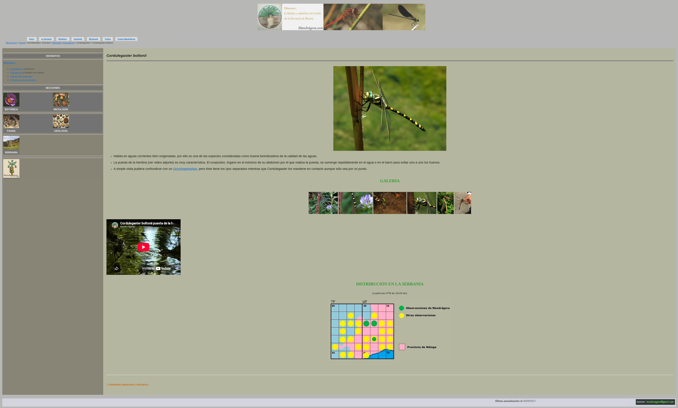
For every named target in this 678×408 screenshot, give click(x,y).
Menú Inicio (11, 43)
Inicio (31, 39)
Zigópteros (16, 72)
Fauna (108, 39)
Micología (93, 39)
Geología (78, 39)
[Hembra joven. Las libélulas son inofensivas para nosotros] (462, 213)
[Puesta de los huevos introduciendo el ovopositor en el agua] (389, 213)
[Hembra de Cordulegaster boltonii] (323, 213)
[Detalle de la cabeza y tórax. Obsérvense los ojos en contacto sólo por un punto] (422, 213)
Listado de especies (21, 76)
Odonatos (56, 43)
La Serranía (46, 39)
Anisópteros (68, 43)
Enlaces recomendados (23, 79)
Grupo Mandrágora (126, 39)
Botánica (62, 39)
